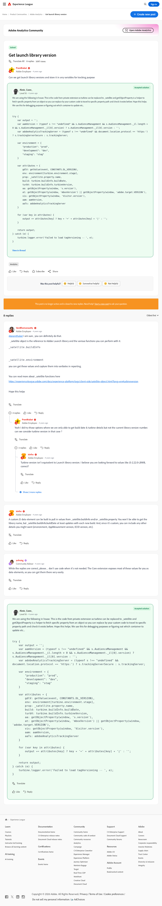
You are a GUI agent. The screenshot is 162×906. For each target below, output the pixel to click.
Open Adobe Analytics (140, 30)
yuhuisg (19, 560)
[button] (144, 14)
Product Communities (18, 14)
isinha (31, 454)
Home (4, 14)
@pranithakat (16, 336)
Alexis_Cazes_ (26, 89)
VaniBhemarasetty (24, 327)
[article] (80, 370)
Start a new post (102, 303)
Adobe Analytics (36, 14)
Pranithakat (21, 68)
